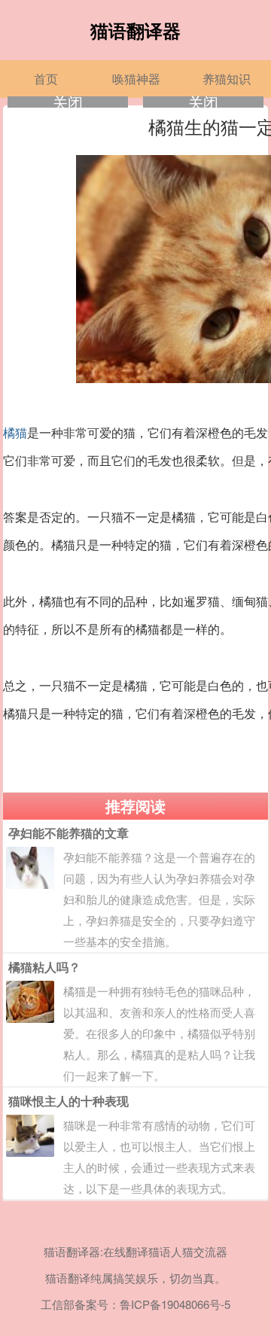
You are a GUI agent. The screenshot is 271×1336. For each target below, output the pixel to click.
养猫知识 (226, 78)
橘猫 (15, 433)
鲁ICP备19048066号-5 (175, 1304)
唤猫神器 (136, 78)
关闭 (68, 102)
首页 (46, 78)
